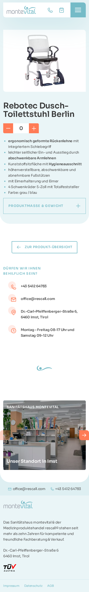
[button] (5, 435)
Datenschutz (33, 586)
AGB (50, 586)
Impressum (11, 586)
